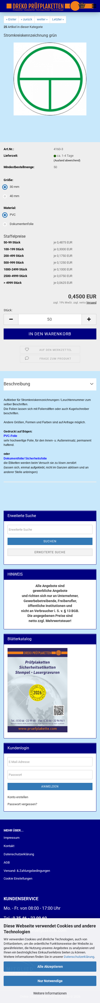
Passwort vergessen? (22, 804)
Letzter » (58, 19)
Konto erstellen (18, 797)
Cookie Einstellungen (18, 878)
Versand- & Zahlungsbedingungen (27, 871)
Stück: (8, 310)
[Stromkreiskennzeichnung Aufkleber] (50, 79)
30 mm (14, 187)
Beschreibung (17, 383)
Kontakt (9, 846)
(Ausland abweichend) (67, 160)
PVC (13, 214)
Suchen (50, 541)
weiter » (42, 19)
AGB (7, 862)
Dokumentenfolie (21, 224)
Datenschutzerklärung (79, 957)
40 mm (14, 196)
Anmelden (50, 786)
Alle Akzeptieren (50, 966)
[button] (11, 319)
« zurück (26, 19)
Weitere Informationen (50, 993)
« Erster (11, 19)
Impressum (11, 837)
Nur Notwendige (50, 981)
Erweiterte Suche (50, 552)
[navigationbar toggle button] (94, 6)
